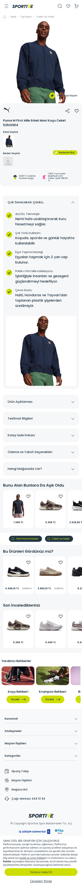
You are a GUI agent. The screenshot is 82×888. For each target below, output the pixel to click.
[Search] (60, 6)
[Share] (67, 111)
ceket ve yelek (45, 16)
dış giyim (26, 16)
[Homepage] (22, 6)
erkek (13, 16)
